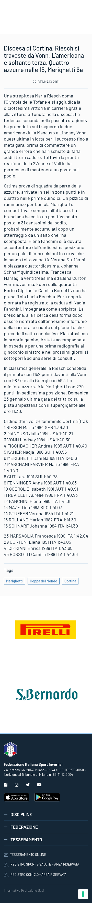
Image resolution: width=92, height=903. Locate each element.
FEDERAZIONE (24, 826)
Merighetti (14, 581)
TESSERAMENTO (26, 839)
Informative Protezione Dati (24, 890)
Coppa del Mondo (43, 581)
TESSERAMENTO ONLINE (28, 854)
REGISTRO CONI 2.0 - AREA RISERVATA (38, 874)
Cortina (70, 581)
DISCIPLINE (21, 814)
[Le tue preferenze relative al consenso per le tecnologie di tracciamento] (83, 894)
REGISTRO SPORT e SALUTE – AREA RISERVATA (44, 864)
